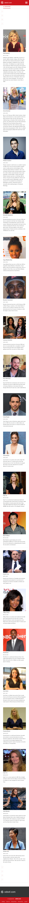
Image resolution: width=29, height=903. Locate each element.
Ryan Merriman (6, 378)
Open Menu (26, 2)
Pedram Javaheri (7, 160)
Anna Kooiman (6, 111)
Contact (25, 901)
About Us (8, 901)
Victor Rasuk (6, 417)
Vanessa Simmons (7, 340)
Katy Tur (5, 495)
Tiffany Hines (6, 612)
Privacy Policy (13, 901)
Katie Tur (5, 772)
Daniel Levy (6, 574)
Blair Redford (6, 535)
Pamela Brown (6, 731)
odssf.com (18, 898)
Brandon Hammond (7, 300)
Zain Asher (5, 691)
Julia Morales (6, 811)
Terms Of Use (20, 901)
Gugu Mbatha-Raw (7, 259)
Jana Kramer (6, 455)
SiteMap (3, 901)
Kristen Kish (6, 851)
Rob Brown (5, 652)
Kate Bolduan (6, 53)
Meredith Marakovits (8, 215)
